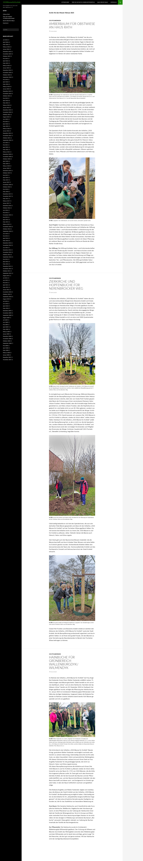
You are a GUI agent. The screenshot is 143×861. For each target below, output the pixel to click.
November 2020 (7, 156)
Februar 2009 (6, 331)
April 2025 (5, 60)
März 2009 (5, 329)
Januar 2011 (6, 289)
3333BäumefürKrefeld (11, 2)
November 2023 (7, 93)
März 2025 (5, 63)
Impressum (114, 2)
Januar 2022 (6, 130)
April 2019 (5, 177)
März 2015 (5, 222)
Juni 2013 (5, 247)
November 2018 (7, 184)
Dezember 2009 (7, 310)
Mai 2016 (5, 212)
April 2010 (5, 306)
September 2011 (7, 273)
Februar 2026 (6, 46)
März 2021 (5, 149)
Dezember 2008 (7, 336)
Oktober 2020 (6, 158)
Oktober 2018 (6, 187)
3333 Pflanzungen (55, 20)
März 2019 (5, 180)
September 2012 (7, 257)
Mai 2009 (5, 324)
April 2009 (5, 327)
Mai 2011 (5, 282)
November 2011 (7, 268)
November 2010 (7, 292)
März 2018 (5, 191)
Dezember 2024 (7, 70)
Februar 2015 (6, 224)
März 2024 (5, 84)
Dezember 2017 (7, 194)
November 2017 (7, 196)
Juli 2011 (5, 278)
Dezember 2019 (7, 170)
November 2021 (7, 135)
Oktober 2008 (6, 341)
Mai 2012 (5, 259)
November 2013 (7, 245)
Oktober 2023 (6, 95)
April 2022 (5, 123)
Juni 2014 (5, 233)
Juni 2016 (5, 210)
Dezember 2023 (7, 91)
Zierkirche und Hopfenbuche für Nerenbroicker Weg (66, 285)
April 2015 (5, 219)
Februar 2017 (6, 201)
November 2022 (7, 112)
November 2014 (7, 226)
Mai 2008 (5, 345)
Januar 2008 (6, 355)
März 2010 (5, 308)
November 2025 (7, 53)
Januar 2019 (6, 182)
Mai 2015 (5, 217)
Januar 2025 (6, 67)
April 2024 (5, 81)
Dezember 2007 (7, 357)
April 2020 (5, 161)
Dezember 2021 (7, 133)
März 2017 (5, 198)
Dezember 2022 (7, 109)
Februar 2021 (6, 151)
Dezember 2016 (7, 205)
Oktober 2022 (6, 114)
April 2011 (5, 285)
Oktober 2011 (6, 271)
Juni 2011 (5, 280)
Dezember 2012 (7, 250)
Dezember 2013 (7, 243)
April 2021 (5, 147)
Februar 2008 (6, 352)
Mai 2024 (5, 79)
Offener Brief (65, 2)
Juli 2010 (5, 301)
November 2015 (7, 215)
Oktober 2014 (6, 229)
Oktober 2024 (6, 74)
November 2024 (7, 72)
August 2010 (6, 299)
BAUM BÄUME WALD (102, 2)
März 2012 (5, 264)
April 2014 (5, 238)
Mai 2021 (5, 144)
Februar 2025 (6, 65)
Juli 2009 (5, 320)
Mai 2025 (5, 58)
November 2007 (7, 359)
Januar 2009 (6, 334)
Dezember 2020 (7, 154)
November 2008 (7, 338)
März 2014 (5, 240)
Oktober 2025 (6, 56)
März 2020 (5, 163)
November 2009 (7, 313)
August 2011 (6, 275)
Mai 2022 (5, 121)
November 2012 (7, 252)
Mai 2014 (5, 236)
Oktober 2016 (6, 208)
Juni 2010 (5, 303)
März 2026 (5, 44)
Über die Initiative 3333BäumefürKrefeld (83, 2)
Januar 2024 (6, 88)
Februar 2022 (6, 128)
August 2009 (6, 317)
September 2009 (7, 315)
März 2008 (5, 350)
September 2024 (7, 77)
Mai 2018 (5, 189)
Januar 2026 (6, 49)
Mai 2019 (5, 175)
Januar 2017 (6, 203)
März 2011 (5, 287)
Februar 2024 (6, 86)
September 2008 (7, 343)
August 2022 (6, 116)
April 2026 (5, 42)
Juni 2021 (5, 142)
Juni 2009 (5, 322)
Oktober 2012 (6, 254)
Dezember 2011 (7, 266)
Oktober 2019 (6, 173)
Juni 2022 (5, 119)
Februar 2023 (6, 105)
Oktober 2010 (6, 294)
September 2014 (7, 231)
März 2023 (5, 102)
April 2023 (5, 100)
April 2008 (5, 348)
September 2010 (7, 296)
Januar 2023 (6, 107)
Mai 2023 (5, 98)
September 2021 (7, 140)
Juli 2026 (5, 39)
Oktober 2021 (6, 137)
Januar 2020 (6, 168)
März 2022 (5, 126)
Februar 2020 (6, 166)
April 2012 (5, 261)
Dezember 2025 (7, 51)
